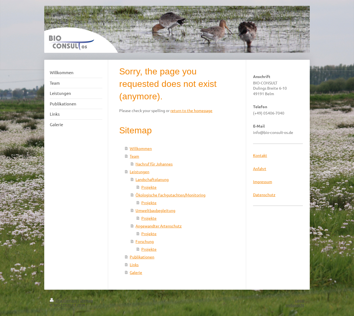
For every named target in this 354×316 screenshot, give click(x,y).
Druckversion (66, 300)
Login (299, 300)
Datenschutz (264, 194)
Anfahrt (259, 168)
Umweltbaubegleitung (155, 210)
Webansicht (294, 305)
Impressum (262, 181)
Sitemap (86, 300)
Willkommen (141, 148)
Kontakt (260, 155)
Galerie (136, 272)
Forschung (145, 241)
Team (134, 156)
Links (134, 264)
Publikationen (142, 256)
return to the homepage (191, 110)
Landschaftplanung (152, 179)
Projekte (149, 187)
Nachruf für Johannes (154, 163)
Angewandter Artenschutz (159, 225)
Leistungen (139, 171)
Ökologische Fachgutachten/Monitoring (170, 194)
